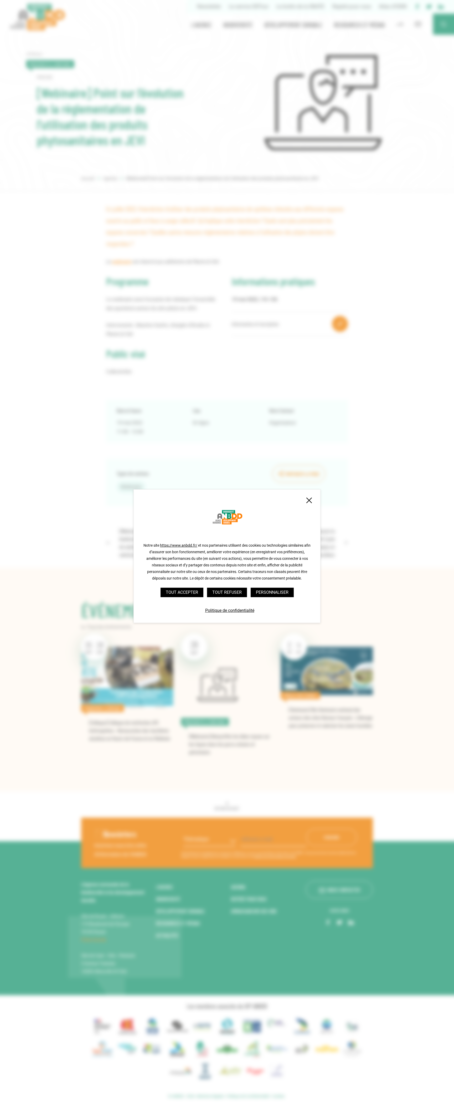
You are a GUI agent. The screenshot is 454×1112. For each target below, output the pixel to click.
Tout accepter (182, 592)
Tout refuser (227, 592)
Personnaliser (272, 592)
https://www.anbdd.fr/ (178, 545)
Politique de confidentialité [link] (229, 610)
